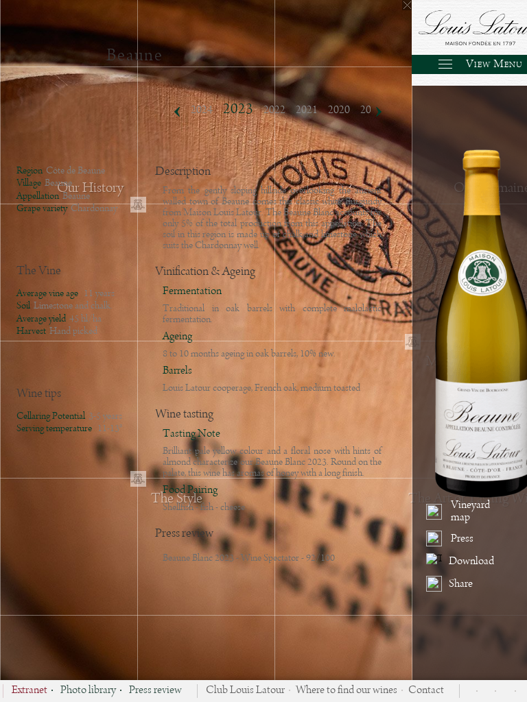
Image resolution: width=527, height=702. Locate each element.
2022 (274, 110)
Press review (155, 691)
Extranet (29, 691)
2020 (339, 110)
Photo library (88, 691)
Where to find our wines (346, 691)
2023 (238, 109)
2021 (307, 110)
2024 (202, 110)
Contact (426, 691)
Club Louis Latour (245, 691)
